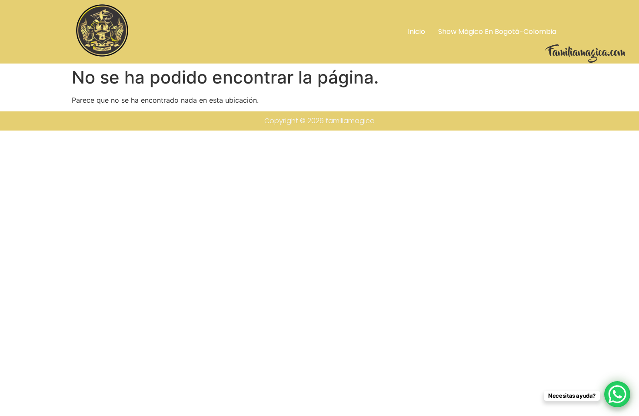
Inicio (416, 32)
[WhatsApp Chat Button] (617, 394)
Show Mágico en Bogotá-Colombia (497, 32)
